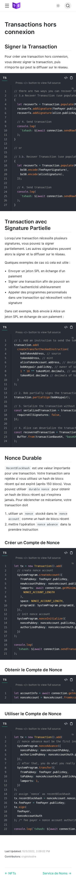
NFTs (12, 873)
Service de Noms (55, 873)
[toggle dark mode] (58, 6)
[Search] (67, 5)
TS (4, 77)
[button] (7, 6)
